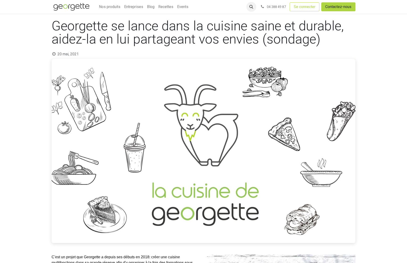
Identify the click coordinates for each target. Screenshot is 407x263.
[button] (251, 7)
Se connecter (304, 6)
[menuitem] (109, 7)
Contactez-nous (338, 6)
